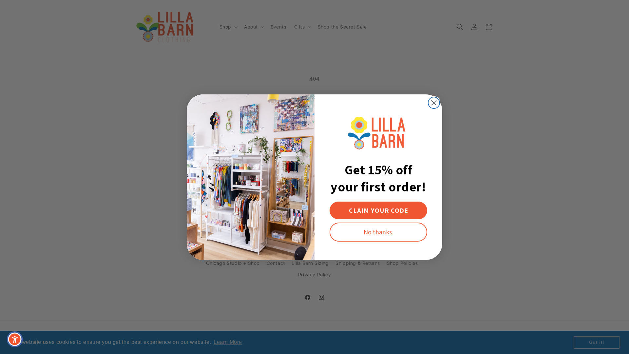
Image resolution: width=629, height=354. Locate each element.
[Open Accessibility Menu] (15, 339)
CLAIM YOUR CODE (378, 210)
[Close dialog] (434, 102)
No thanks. (378, 232)
